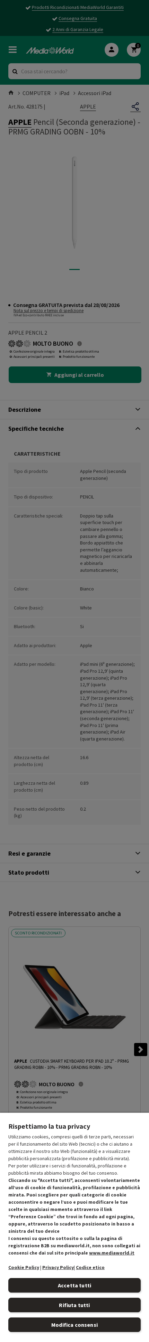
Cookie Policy (23, 1267)
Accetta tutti (74, 1285)
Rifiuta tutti (74, 1305)
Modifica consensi (74, 1324)
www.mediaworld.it (111, 1253)
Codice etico (90, 1267)
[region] (74, 1227)
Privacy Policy (58, 1267)
